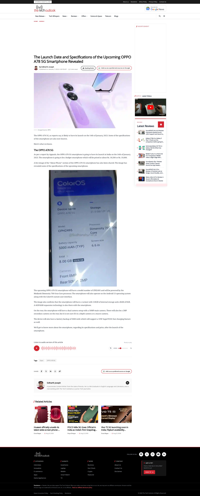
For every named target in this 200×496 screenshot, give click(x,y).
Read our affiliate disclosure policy (82, 487)
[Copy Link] (60, 371)
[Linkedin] (164, 454)
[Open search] (160, 16)
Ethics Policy (143, 2)
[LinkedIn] (50, 371)
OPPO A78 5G (51, 360)
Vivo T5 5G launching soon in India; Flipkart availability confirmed (114, 428)
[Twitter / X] (46, 371)
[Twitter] (147, 454)
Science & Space (96, 16)
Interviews (37, 465)
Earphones (64, 465)
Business (91, 465)
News (64, 16)
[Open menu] (164, 16)
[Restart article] (111, 348)
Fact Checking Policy (56, 493)
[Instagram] (153, 454)
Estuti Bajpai (37, 433)
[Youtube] (158, 454)
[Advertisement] (83, 38)
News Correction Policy (41, 493)
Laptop (63, 468)
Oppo (41, 360)
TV (61, 478)
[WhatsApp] (55, 371)
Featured (91, 475)
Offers (83, 16)
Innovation (37, 468)
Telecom (108, 16)
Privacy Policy (153, 2)
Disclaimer (134, 2)
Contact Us (162, 2)
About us (126, 2)
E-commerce (38, 471)
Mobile (41, 21)
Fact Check (91, 468)
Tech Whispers (54, 16)
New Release (39, 16)
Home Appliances (40, 478)
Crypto (90, 471)
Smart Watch (65, 475)
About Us (118, 465)
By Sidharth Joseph (46, 67)
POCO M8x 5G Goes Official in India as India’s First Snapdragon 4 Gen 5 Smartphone (83, 428)
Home (36, 21)
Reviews (74, 16)
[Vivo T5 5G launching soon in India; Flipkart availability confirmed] (116, 414)
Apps (35, 475)
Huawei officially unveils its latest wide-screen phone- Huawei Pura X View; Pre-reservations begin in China (46, 428)
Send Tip (148, 472)
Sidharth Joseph (54, 383)
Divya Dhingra (72, 433)
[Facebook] (41, 371)
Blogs (116, 16)
